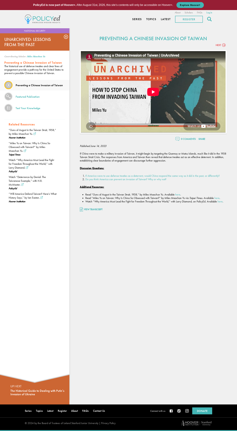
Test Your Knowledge (28, 108)
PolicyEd (13, 171)
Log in (209, 12)
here (177, 194)
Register (189, 19)
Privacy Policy (108, 423)
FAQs (199, 12)
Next (218, 45)
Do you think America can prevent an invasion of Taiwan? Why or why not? (125, 179)
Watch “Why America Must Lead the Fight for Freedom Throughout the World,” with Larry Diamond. (31, 163)
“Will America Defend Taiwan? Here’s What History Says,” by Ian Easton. (32, 195)
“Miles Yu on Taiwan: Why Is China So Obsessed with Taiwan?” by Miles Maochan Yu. (29, 147)
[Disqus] (153, 260)
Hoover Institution (17, 137)
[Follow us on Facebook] (171, 411)
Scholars (189, 12)
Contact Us (99, 411)
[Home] (43, 18)
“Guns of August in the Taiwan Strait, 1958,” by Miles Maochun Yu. (32, 132)
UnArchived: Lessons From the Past (27, 42)
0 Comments (188, 138)
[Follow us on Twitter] (179, 411)
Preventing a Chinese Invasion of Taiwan (39, 85)
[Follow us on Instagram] (187, 411)
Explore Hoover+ (190, 5)
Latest (166, 19)
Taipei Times (14, 154)
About (177, 12)
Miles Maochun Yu (36, 56)
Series (137, 19)
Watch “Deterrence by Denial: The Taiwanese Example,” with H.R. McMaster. (27, 180)
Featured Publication (28, 96)
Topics (151, 19)
